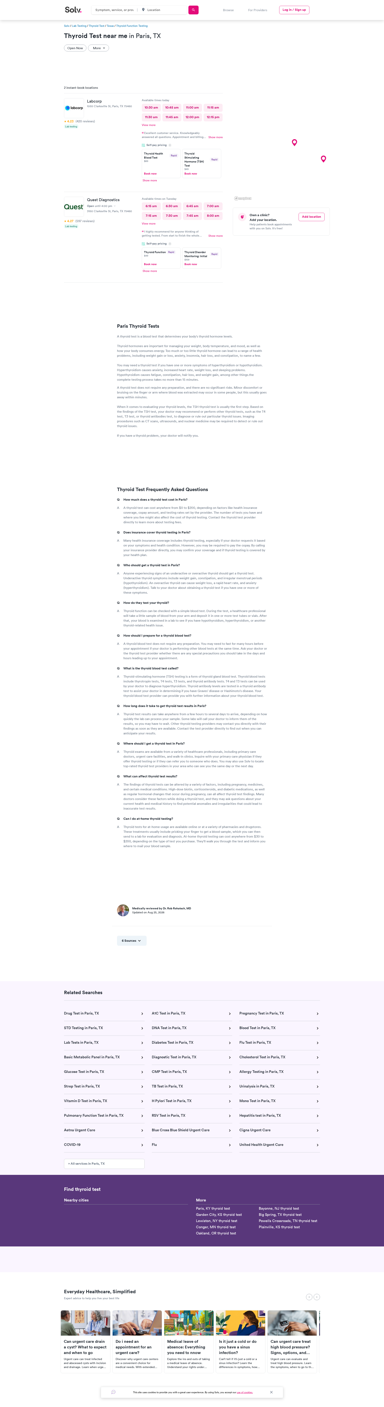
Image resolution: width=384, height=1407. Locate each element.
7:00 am (213, 206)
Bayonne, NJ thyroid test (279, 1208)
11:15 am (213, 107)
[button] (294, 142)
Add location (311, 217)
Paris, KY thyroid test (213, 1208)
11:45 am (172, 117)
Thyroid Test (96, 26)
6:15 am (151, 206)
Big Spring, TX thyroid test (280, 1214)
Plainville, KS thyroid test (279, 1227)
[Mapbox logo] (243, 198)
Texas (110, 26)
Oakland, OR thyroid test (216, 1233)
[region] (283, 142)
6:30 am (172, 206)
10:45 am (172, 107)
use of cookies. (245, 1392)
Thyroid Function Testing (132, 26)
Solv (66, 26)
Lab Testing (79, 26)
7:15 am (151, 216)
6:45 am (192, 206)
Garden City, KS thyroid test (219, 1214)
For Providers (257, 10)
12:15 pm (213, 117)
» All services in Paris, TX (86, 1163)
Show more (215, 137)
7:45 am (192, 216)
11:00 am (192, 107)
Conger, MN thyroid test (216, 1227)
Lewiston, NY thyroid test (216, 1220)
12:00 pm (192, 117)
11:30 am (151, 117)
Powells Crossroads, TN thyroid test (288, 1220)
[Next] (317, 1297)
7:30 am (172, 216)
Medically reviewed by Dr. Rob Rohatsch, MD (161, 908)
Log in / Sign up (294, 10)
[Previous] (309, 1297)
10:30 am (151, 107)
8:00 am (213, 216)
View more (149, 125)
